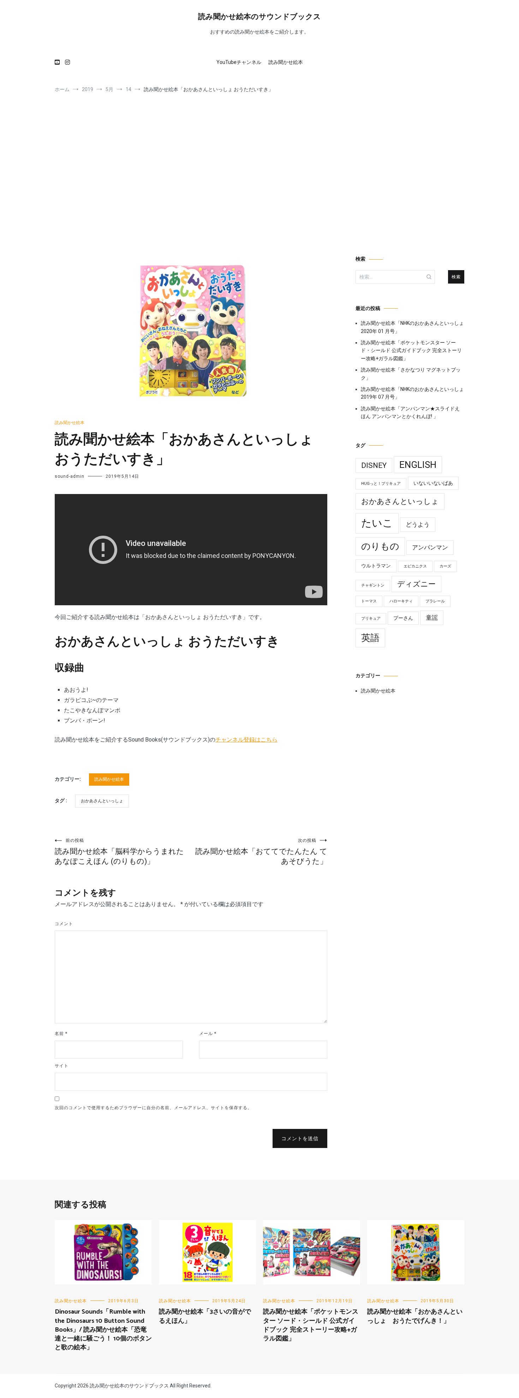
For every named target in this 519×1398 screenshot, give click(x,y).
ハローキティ (401, 601)
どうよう (418, 524)
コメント (64, 923)
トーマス (369, 601)
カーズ (445, 566)
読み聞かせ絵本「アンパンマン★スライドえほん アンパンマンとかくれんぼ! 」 (410, 412)
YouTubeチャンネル (238, 62)
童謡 (432, 617)
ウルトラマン (376, 566)
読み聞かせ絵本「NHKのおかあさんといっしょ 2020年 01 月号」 (412, 327)
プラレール (435, 601)
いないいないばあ (433, 483)
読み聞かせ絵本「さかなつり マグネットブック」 (411, 373)
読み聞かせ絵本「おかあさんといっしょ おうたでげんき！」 (415, 1316)
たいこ (377, 523)
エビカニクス (415, 566)
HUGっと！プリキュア (381, 483)
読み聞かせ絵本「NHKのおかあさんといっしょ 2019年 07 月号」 (412, 393)
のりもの (380, 546)
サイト (61, 1065)
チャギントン (372, 585)
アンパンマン (430, 547)
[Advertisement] (259, 177)
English (417, 464)
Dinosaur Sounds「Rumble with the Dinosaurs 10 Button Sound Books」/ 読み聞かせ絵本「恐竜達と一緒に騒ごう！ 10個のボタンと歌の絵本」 (103, 1330)
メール (207, 1033)
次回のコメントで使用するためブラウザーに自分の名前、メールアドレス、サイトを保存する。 (153, 1107)
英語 (370, 637)
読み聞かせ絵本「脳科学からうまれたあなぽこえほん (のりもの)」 (119, 851)
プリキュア (371, 618)
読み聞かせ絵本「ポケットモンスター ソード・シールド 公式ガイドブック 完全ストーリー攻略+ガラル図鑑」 (411, 350)
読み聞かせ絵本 (285, 62)
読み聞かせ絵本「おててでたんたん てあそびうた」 (261, 851)
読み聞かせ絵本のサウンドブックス (259, 17)
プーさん (403, 618)
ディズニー (416, 584)
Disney (374, 465)
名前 (61, 1033)
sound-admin (69, 476)
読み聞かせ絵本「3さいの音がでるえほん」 (205, 1316)
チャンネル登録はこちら (246, 739)
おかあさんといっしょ (102, 800)
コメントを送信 (299, 1138)
